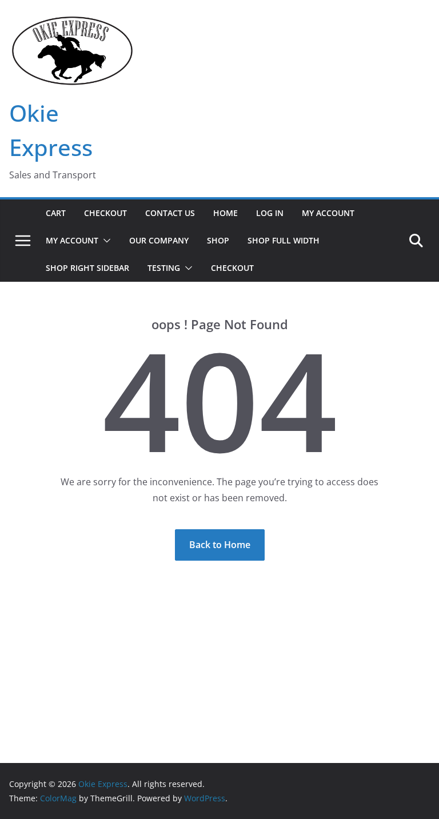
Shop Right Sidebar (87, 267)
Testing (163, 267)
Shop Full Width (284, 240)
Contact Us (170, 212)
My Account (328, 212)
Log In (270, 212)
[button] (104, 241)
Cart (56, 212)
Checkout (105, 212)
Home (225, 212)
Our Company (159, 240)
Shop (218, 240)
